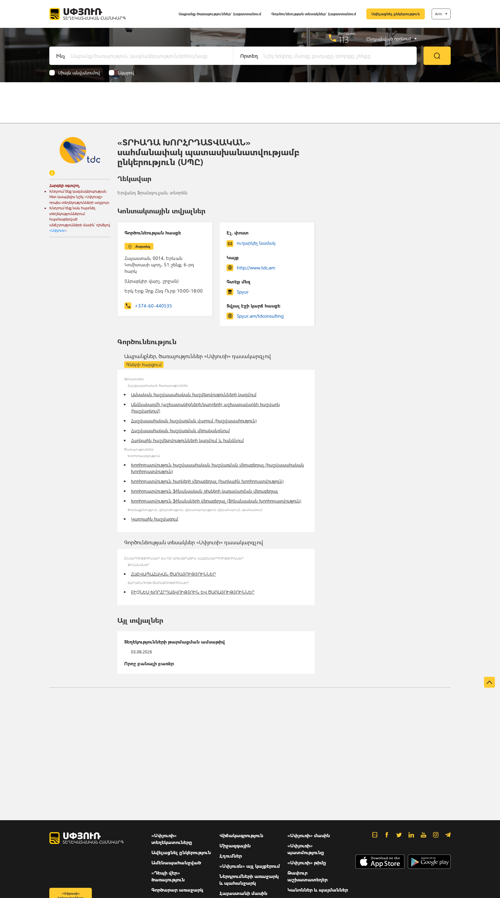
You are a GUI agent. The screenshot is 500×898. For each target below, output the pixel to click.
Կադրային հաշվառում (154, 519)
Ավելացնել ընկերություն (395, 14)
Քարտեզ (142, 246)
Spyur (243, 291)
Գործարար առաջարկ (177, 889)
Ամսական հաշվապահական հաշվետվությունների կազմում (193, 394)
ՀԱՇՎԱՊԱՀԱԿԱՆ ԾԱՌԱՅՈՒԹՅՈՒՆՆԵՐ (173, 574)
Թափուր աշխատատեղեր (307, 876)
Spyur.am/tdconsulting (260, 316)
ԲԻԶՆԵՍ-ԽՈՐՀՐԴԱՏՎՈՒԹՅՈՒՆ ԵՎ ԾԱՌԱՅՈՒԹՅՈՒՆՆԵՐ (192, 592)
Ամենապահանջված (176, 862)
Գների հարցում (144, 364)
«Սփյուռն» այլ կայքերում (249, 866)
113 (343, 39)
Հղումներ (230, 855)
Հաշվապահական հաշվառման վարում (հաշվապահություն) (194, 420)
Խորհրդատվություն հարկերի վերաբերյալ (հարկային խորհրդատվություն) (207, 481)
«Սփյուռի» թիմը (306, 862)
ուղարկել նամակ (256, 243)
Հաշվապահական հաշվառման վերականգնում (180, 430)
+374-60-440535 (153, 305)
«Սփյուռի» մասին (308, 835)
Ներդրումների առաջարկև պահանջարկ (249, 879)
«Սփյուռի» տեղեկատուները (171, 838)
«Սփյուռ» (57, 230)
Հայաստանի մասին (243, 893)
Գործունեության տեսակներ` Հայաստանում (313, 14)
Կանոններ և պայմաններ (317, 889)
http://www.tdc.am (256, 267)
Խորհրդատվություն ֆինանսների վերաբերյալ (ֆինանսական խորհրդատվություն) (216, 501)
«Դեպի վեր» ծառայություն (168, 876)
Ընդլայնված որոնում (388, 38)
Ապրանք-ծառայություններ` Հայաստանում (220, 14)
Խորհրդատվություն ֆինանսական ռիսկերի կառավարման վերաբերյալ (204, 491)
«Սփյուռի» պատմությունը (305, 849)
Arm (438, 14)
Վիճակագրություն (241, 835)
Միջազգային (235, 845)
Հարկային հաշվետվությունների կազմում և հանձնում (187, 440)
